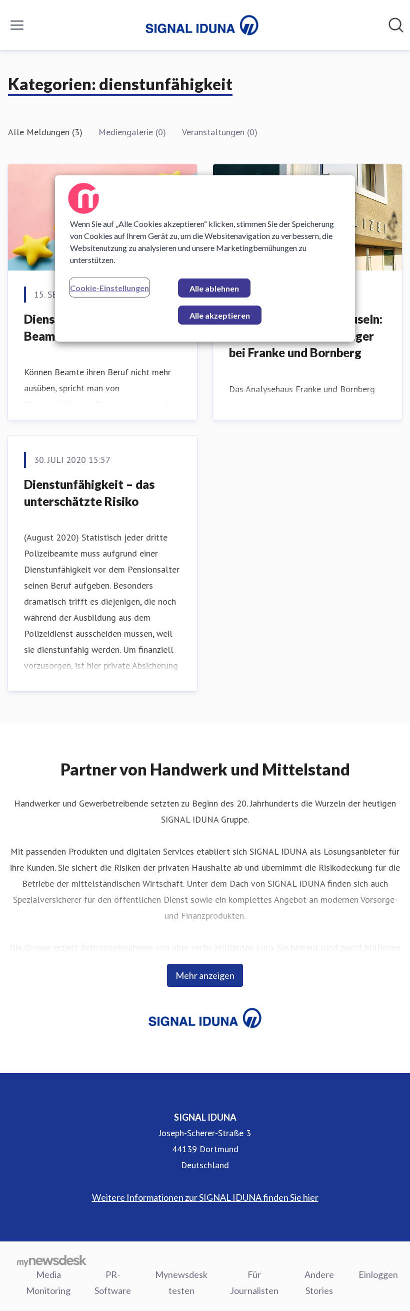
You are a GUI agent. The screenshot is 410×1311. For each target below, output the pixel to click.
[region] (205, 258)
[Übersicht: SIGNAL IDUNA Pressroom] (202, 25)
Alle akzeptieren (220, 315)
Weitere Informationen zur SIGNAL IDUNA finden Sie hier (205, 1197)
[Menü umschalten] (17, 25)
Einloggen (378, 1274)
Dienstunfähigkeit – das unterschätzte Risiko (89, 492)
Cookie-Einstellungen (109, 287)
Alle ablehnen (214, 288)
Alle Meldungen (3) (45, 132)
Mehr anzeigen (205, 975)
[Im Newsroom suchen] (396, 25)
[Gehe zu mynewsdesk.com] (52, 1260)
